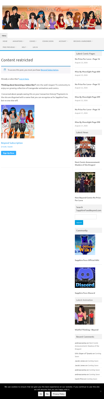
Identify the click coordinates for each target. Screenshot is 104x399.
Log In (35, 47)
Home (5, 41)
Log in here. (24, 79)
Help (24, 47)
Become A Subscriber (82, 41)
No (47, 394)
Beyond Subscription (49, 70)
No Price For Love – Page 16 (87, 59)
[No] (100, 391)
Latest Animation (84, 299)
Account (62, 41)
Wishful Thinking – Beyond (86, 329)
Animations (17, 41)
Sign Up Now (8, 153)
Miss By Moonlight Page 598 (87, 122)
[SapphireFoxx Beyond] (52, 28)
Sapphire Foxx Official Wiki (87, 260)
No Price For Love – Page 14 (87, 109)
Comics (32, 41)
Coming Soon (47, 41)
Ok (41, 394)
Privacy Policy (58, 394)
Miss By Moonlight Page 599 (87, 97)
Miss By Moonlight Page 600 (87, 71)
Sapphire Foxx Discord (85, 293)
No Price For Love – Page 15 (87, 84)
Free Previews (9, 47)
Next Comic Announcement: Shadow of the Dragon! (87, 163)
